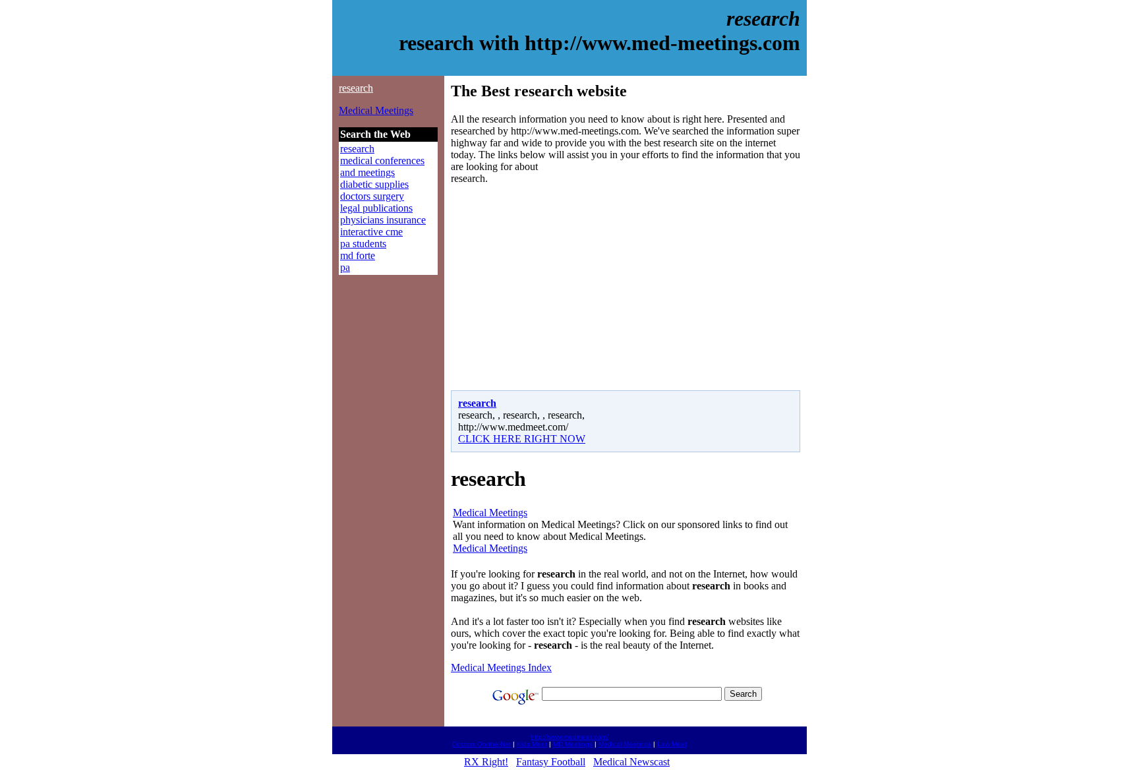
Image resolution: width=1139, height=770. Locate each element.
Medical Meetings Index (501, 667)
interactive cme (371, 231)
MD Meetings (573, 744)
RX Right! (486, 761)
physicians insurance (383, 219)
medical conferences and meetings (382, 166)
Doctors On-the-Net (481, 744)
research (356, 88)
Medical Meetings (376, 110)
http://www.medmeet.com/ (569, 736)
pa (345, 267)
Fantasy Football (550, 761)
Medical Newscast (631, 761)
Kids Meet (532, 744)
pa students (363, 243)
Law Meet (672, 744)
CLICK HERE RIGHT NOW (521, 438)
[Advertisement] (561, 287)
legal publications (376, 208)
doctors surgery (372, 196)
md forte (357, 255)
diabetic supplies (374, 184)
